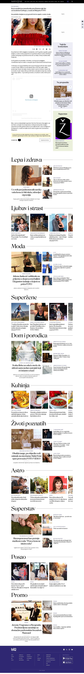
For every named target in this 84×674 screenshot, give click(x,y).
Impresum (48, 656)
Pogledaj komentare (45, 140)
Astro (59, 1)
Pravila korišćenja (50, 658)
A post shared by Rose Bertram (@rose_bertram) (31, 118)
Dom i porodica (51, 1)
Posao (13, 582)
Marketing (48, 654)
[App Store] (68, 662)
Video (38, 654)
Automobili (29, 658)
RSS (47, 663)
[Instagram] (69, 649)
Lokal (28, 660)
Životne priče (15, 6)
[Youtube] (72, 649)
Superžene (46, 1)
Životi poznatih (41, 1)
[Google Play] (68, 658)
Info (12, 654)
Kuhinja (55, 1)
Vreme (38, 660)
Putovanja (21, 656)
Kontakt (48, 665)
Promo (26, 622)
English (39, 658)
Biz (12, 658)
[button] (61, 107)
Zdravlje (21, 654)
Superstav (62, 1)
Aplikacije (48, 661)
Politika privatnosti (50, 660)
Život (12, 660)
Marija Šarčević (60, 141)
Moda (37, 1)
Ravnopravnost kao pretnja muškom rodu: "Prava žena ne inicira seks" (62, 145)
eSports (28, 654)
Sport (12, 656)
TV (37, 656)
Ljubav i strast (32, 1)
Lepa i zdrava (27, 1)
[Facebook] (64, 649)
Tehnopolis (29, 656)
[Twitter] (66, 649)
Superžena (21, 660)
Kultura (21, 658)
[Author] (63, 128)
